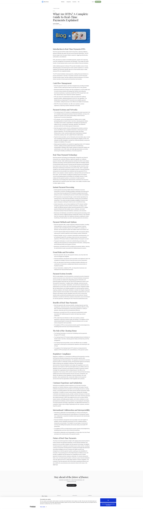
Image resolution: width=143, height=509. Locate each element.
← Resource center (56, 8)
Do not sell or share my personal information (108, 504)
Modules (62, 1)
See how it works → (71, 485)
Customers (74, 1)
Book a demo (98, 1)
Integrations (69, 1)
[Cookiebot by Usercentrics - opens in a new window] (33, 507)
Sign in (93, 1)
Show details (42, 506)
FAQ (78, 1)
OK (108, 500)
